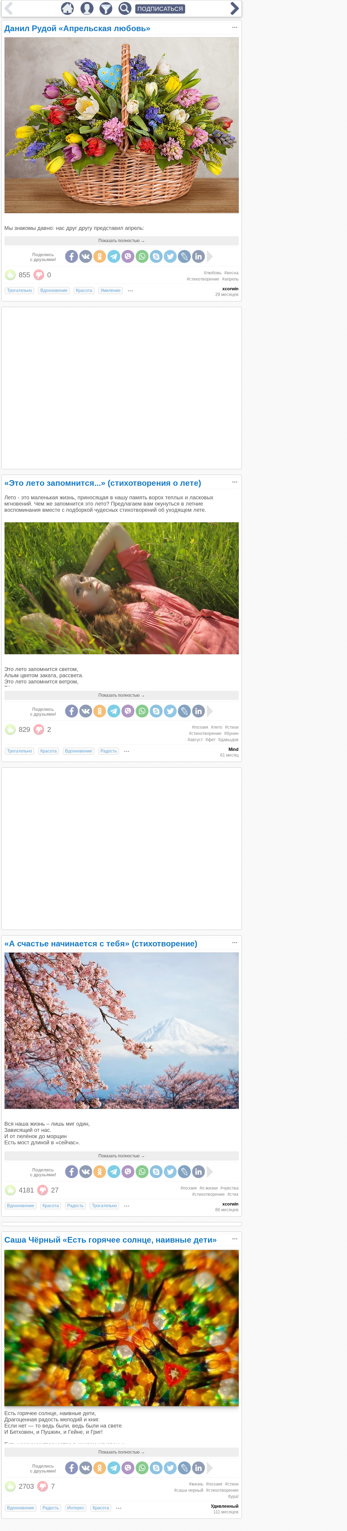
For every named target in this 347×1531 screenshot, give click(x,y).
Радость (109, 751)
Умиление (111, 290)
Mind (234, 749)
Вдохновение (54, 290)
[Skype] (156, 256)
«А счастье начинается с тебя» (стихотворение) (100, 943)
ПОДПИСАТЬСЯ (160, 8)
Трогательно (19, 290)
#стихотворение (203, 279)
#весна (231, 273)
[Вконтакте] (85, 256)
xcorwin (230, 288)
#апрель (230, 279)
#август (195, 739)
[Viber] (127, 256)
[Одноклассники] (99, 256)
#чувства (229, 1188)
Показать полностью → (121, 240)
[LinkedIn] (198, 256)
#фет (210, 739)
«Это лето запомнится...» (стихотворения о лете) (102, 482)
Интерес (75, 1508)
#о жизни (209, 1188)
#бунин (231, 733)
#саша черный (188, 1490)
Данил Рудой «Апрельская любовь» (77, 28)
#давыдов (228, 739)
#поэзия (200, 727)
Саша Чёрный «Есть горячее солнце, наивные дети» (110, 1239)
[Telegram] (113, 256)
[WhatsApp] (142, 256)
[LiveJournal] (184, 256)
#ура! (233, 1496)
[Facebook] (71, 256)
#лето (216, 727)
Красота (84, 290)
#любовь (212, 273)
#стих (233, 1194)
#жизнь (196, 1484)
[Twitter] (170, 256)
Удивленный (225, 1506)
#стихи (232, 727)
